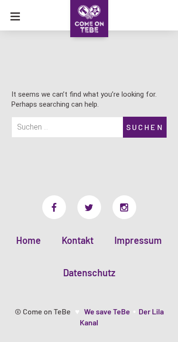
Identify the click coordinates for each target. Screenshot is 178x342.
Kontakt (78, 240)
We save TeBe (107, 311)
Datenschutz (89, 272)
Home (28, 240)
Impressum (138, 240)
